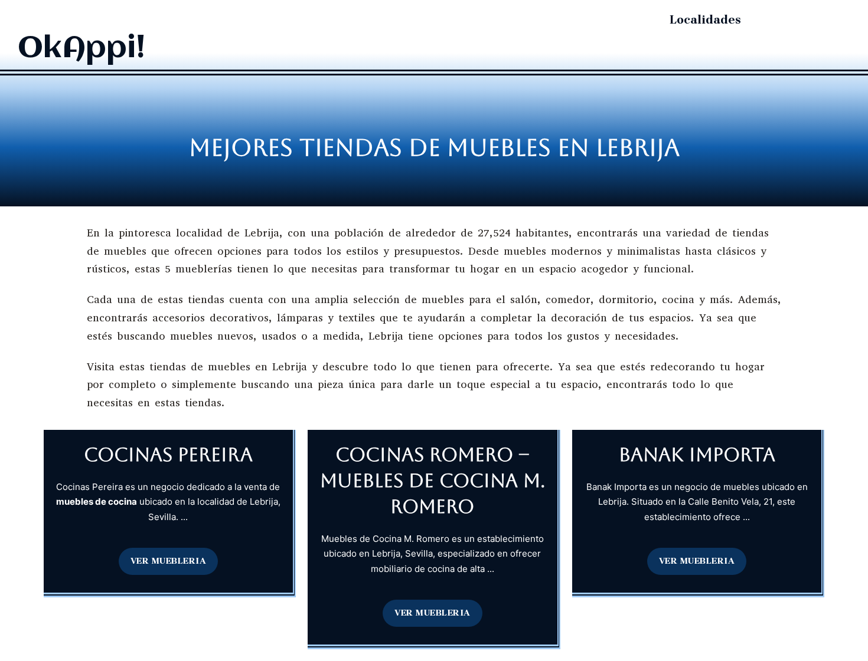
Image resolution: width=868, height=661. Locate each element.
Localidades (705, 20)
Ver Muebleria (168, 560)
